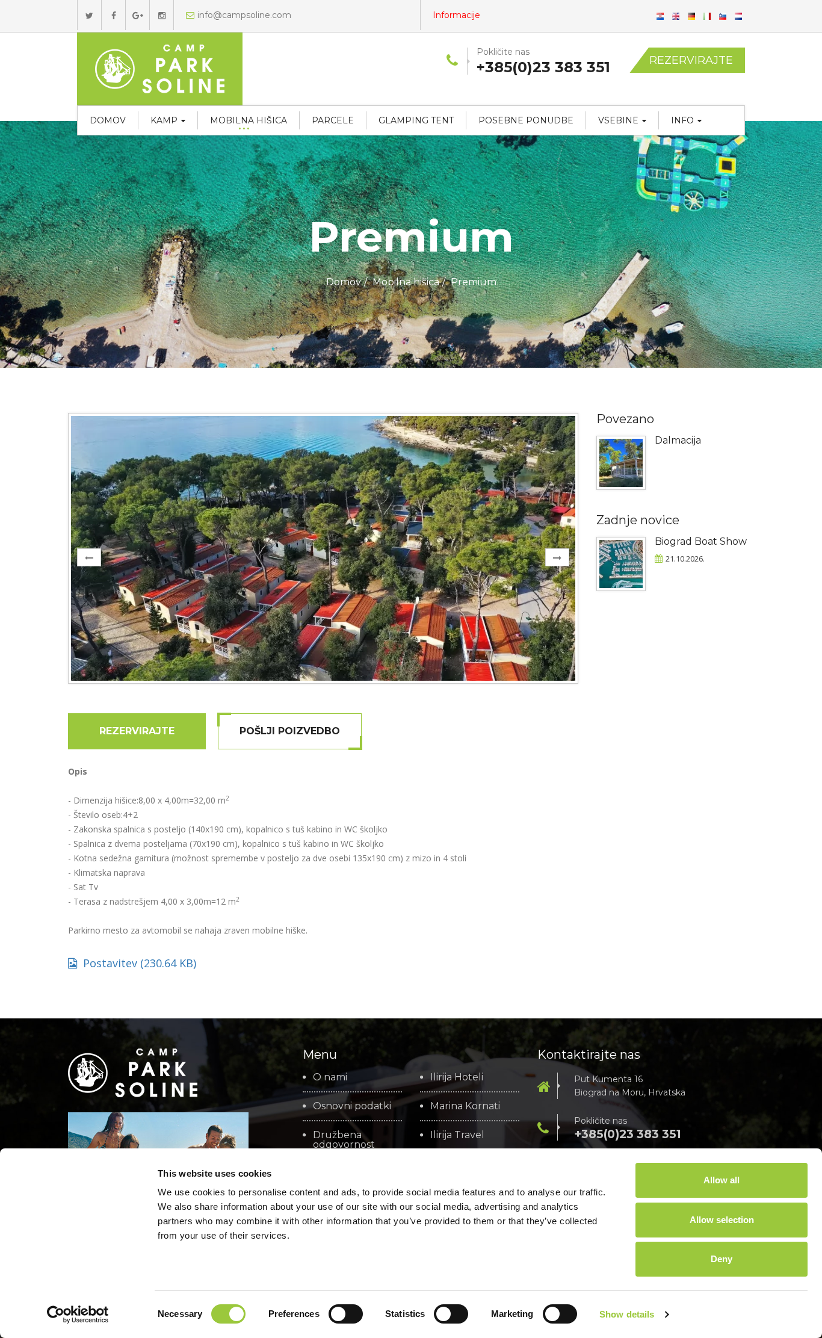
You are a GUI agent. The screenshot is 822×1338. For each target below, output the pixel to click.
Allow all (721, 1180)
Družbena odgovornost (344, 1140)
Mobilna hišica (248, 120)
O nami (330, 1077)
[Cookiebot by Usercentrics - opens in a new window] (78, 1314)
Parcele (333, 120)
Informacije (456, 15)
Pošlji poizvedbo (289, 731)
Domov (108, 120)
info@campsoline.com (244, 15)
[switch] (346, 1314)
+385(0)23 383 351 (627, 1134)
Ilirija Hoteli (456, 1077)
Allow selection (722, 1220)
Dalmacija (678, 440)
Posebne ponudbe (525, 120)
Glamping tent (416, 120)
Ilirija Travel (457, 1135)
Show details (626, 1314)
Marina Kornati (465, 1106)
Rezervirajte (691, 60)
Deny (721, 1259)
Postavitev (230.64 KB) (139, 963)
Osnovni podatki (352, 1106)
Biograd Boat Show (701, 541)
